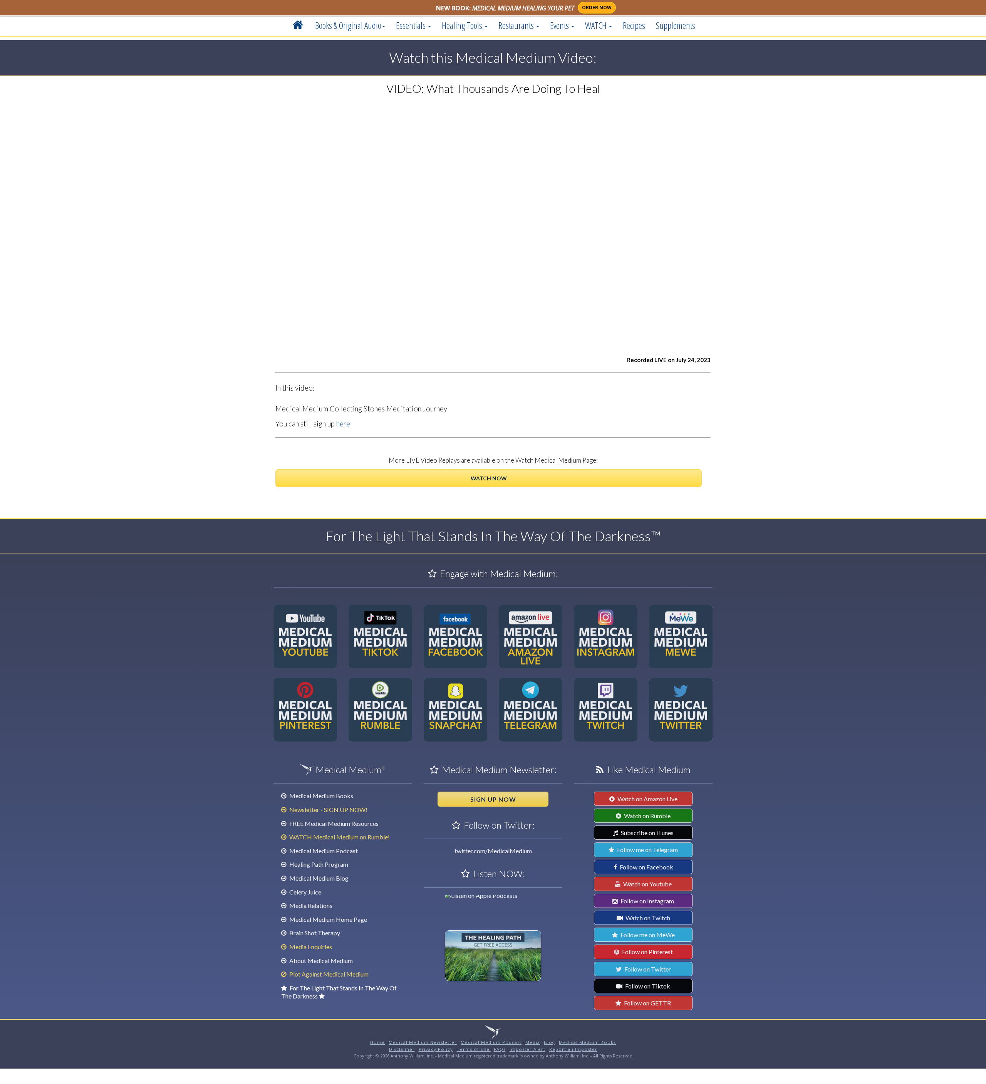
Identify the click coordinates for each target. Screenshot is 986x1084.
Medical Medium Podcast (323, 850)
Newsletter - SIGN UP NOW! (327, 809)
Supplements (675, 25)
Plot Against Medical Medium (328, 974)
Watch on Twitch (647, 917)
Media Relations (310, 905)
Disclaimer (402, 1049)
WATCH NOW (489, 478)
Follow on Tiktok (647, 986)
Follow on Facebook (646, 867)
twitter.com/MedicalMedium (493, 850)
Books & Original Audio (348, 25)
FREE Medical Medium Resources (333, 823)
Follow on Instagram (646, 900)
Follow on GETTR (647, 1003)
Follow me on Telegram (647, 849)
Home (377, 1042)
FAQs (500, 1049)
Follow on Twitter (647, 969)
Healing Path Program (318, 864)
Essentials (411, 25)
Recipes (634, 25)
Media (532, 1042)
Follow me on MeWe (647, 934)
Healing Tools (463, 25)
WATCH (596, 25)
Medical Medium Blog (318, 878)
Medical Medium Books (320, 795)
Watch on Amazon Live (646, 798)
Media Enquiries (310, 946)
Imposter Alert (527, 1049)
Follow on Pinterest (647, 951)
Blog (549, 1042)
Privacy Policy (436, 1049)
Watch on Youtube (647, 884)
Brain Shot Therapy (314, 932)
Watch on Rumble (647, 815)
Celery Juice (304, 892)
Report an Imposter (573, 1049)
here (343, 424)
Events (560, 25)
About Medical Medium (320, 960)
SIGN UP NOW (493, 799)
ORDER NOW (597, 7)
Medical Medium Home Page (327, 919)
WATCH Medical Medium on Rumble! (339, 837)
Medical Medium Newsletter (423, 1042)
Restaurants (516, 25)
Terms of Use (474, 1049)
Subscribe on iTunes (647, 832)
